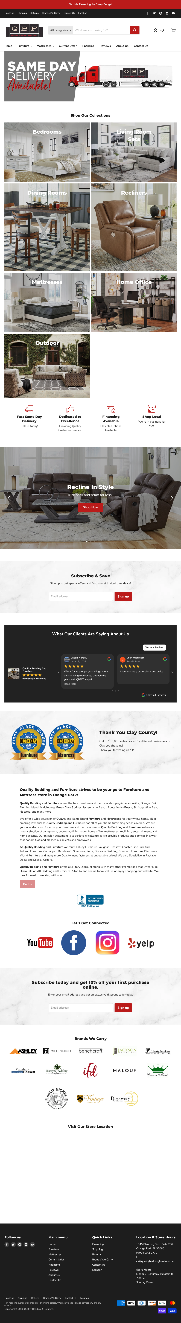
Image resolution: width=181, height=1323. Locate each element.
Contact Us (69, 13)
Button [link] (27, 884)
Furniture (23, 46)
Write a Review (154, 647)
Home (8, 46)
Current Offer (68, 46)
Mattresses (44, 46)
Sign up (123, 596)
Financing (9, 13)
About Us (122, 46)
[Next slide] (166, 76)
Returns (34, 13)
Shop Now (91, 507)
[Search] (134, 30)
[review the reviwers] (109, 660)
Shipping (22, 13)
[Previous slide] (14, 76)
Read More (70, 683)
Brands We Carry (51, 13)
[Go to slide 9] (118, 690)
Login (162, 30)
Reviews (105, 46)
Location (82, 13)
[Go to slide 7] (112, 690)
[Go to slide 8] (115, 690)
